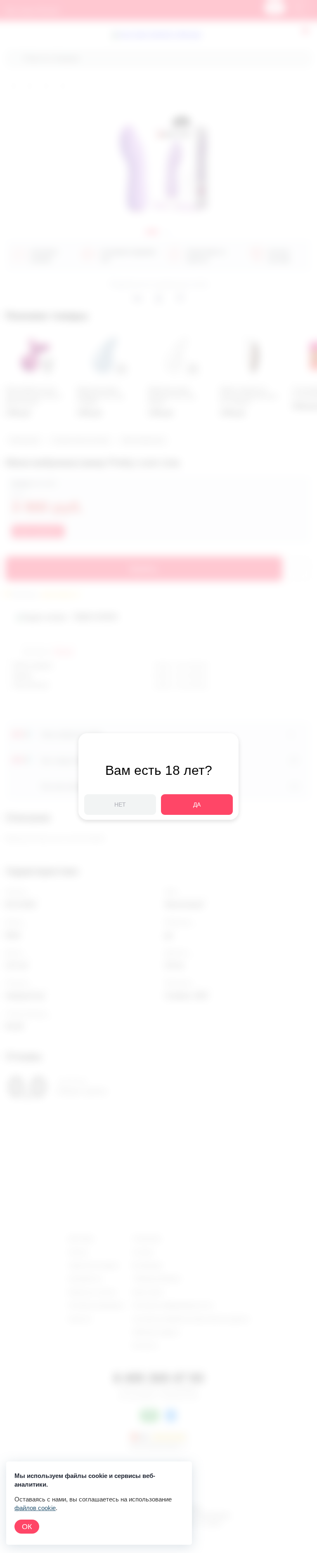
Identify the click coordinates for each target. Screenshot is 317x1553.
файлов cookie (35, 1507)
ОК (27, 1526)
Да (197, 804)
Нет (120, 804)
